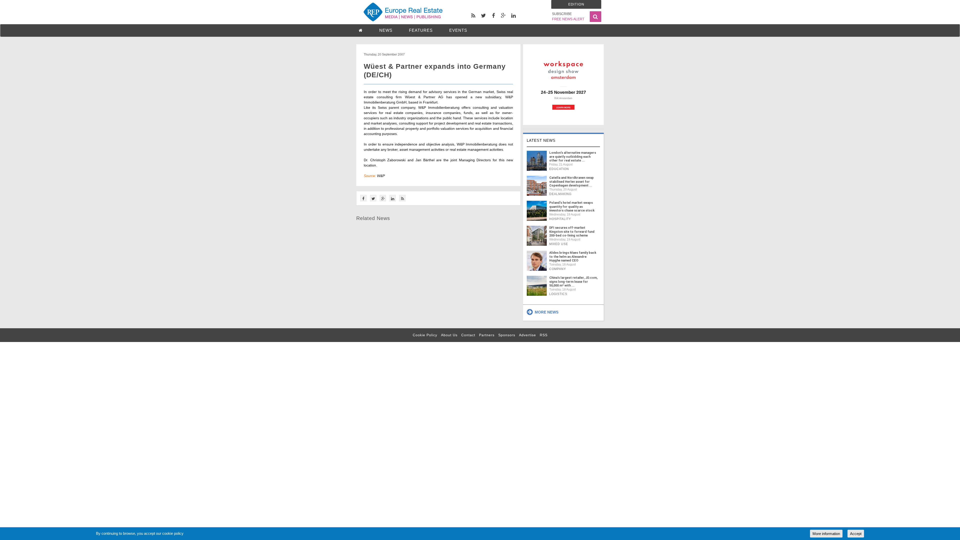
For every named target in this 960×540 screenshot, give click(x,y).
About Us (449, 335)
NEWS (385, 30)
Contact (468, 335)
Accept (856, 534)
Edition (576, 4)
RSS (544, 335)
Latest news (541, 140)
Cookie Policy (425, 335)
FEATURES (421, 30)
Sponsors (506, 335)
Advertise (527, 335)
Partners (486, 335)
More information (826, 534)
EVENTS (458, 30)
